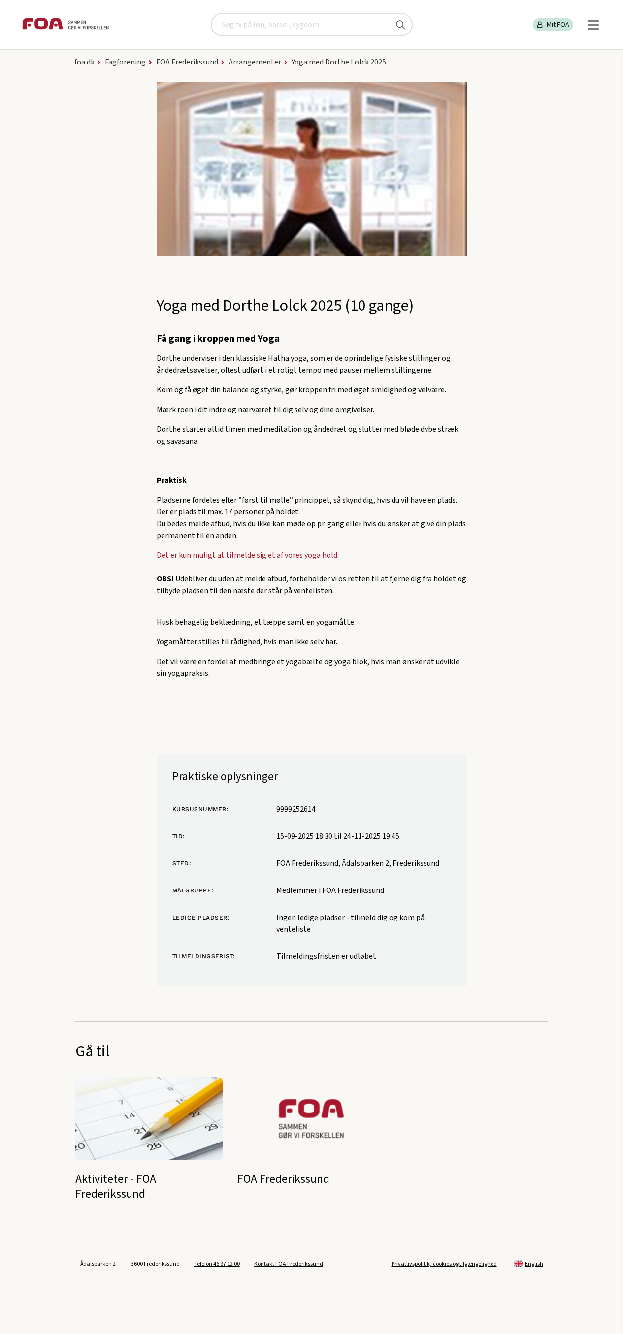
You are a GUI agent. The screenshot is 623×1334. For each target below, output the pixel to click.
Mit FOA (558, 25)
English (534, 1264)
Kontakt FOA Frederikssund (288, 1264)
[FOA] (65, 25)
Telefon (217, 1264)
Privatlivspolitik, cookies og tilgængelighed (444, 1264)
